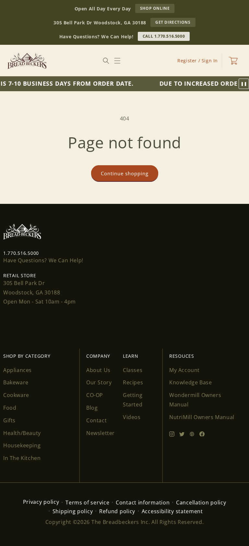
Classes (132, 370)
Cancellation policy (201, 502)
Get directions (175, 23)
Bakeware (16, 382)
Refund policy (117, 511)
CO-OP (94, 395)
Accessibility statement (172, 511)
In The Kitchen (22, 458)
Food (9, 407)
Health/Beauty (22, 433)
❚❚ (244, 83)
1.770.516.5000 (21, 253)
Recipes (133, 382)
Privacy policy (41, 501)
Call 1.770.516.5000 (164, 36)
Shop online (157, 9)
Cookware (16, 395)
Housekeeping (22, 445)
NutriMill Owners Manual (201, 417)
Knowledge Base (190, 382)
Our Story (99, 382)
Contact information (143, 502)
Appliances (17, 370)
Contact (96, 420)
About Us (98, 370)
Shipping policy (73, 511)
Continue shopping (124, 173)
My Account (184, 370)
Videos (132, 417)
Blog (92, 407)
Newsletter (100, 433)
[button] (117, 61)
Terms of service (87, 502)
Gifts (9, 420)
